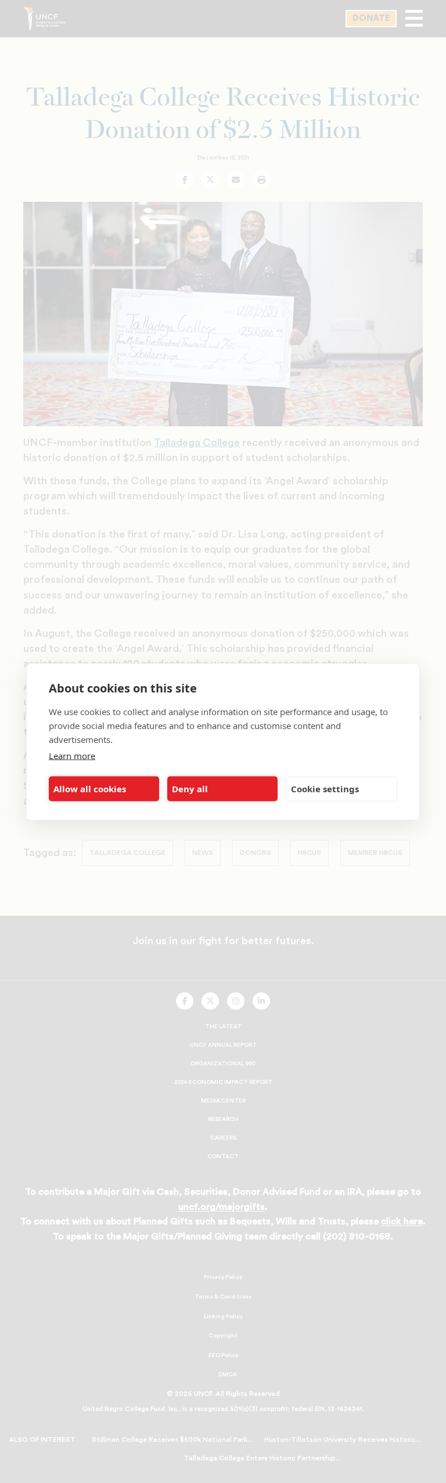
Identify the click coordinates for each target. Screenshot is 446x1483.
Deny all (190, 789)
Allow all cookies (89, 789)
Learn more (72, 755)
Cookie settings (325, 789)
